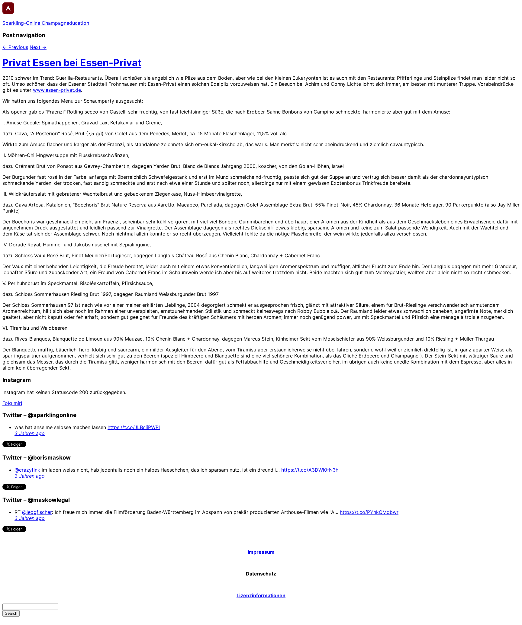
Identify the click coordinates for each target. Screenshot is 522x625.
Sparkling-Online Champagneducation (45, 23)
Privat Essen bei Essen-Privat (71, 63)
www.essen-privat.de (57, 90)
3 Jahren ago (29, 433)
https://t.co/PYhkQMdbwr (369, 512)
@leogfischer (37, 512)
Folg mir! (12, 403)
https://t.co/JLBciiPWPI (134, 427)
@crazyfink (27, 470)
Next (38, 47)
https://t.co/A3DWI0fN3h (309, 470)
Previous (15, 47)
